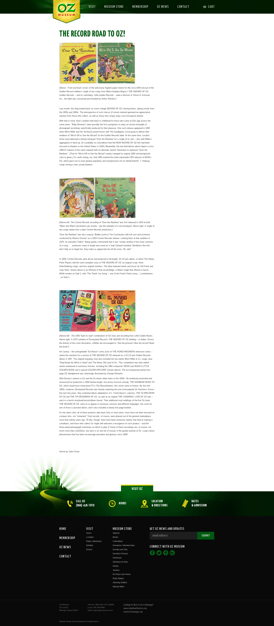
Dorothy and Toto (120, 549)
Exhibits (89, 545)
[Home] (64, 13)
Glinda (115, 566)
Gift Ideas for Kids (120, 562)
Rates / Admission (94, 541)
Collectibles (118, 541)
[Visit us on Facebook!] (152, 552)
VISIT (92, 7)
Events (89, 549)
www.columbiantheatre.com (135, 608)
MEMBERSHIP (140, 7)
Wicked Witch (118, 587)
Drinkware (117, 558)
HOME (62, 529)
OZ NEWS (163, 7)
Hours (88, 533)
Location (90, 537)
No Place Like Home (121, 574)
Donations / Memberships (124, 545)
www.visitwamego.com (133, 612)
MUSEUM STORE (114, 7)
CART (211, 7)
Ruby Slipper (118, 578)
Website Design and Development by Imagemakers (79, 621)
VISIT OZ (137, 489)
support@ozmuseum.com (103, 610)
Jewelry (116, 570)
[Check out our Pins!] (165, 552)
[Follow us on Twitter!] (159, 552)
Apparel (116, 533)
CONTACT (183, 7)
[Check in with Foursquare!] (172, 552)
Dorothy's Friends (120, 554)
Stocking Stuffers (120, 582)
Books (115, 537)
